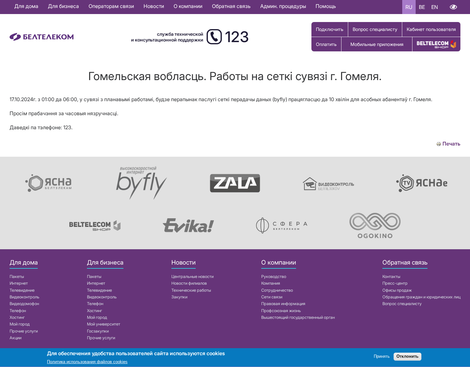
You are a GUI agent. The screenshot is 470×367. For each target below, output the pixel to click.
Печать (451, 144)
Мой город (20, 324)
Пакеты (17, 276)
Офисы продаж (397, 290)
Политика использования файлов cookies (87, 362)
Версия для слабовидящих (453, 7)
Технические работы (191, 290)
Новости (154, 6)
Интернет (19, 283)
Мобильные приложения (376, 44)
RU (408, 7)
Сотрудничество (277, 290)
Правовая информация (283, 303)
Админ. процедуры (283, 6)
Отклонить (407, 356)
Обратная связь (231, 6)
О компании (188, 6)
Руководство (273, 276)
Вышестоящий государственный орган (298, 317)
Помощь (326, 6)
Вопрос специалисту (375, 29)
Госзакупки (98, 331)
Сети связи (271, 297)
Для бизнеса (63, 6)
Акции (15, 337)
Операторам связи (111, 6)
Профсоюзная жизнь (281, 310)
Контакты (391, 276)
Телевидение (22, 290)
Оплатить (326, 44)
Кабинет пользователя (431, 29)
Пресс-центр (395, 283)
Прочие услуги (24, 331)
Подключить (329, 29)
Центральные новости (192, 276)
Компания (270, 283)
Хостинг (17, 317)
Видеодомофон (24, 303)
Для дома (26, 6)
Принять (382, 356)
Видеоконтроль (24, 297)
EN (434, 7)
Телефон (18, 310)
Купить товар (436, 44)
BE (422, 7)
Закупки (179, 297)
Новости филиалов (189, 283)
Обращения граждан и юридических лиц (421, 297)
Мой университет (103, 324)
